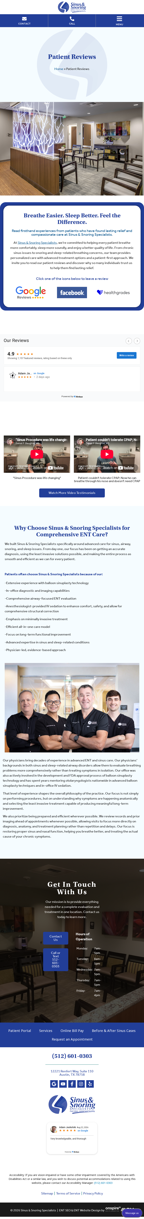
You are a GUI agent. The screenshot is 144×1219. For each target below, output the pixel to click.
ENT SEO (65, 1210)
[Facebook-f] (72, 1084)
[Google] (54, 1084)
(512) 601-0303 (72, 1056)
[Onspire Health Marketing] (113, 1210)
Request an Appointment (72, 1039)
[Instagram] (81, 1084)
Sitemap (47, 1193)
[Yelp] (90, 1084)
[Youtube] (63, 1084)
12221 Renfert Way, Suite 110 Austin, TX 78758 (72, 1073)
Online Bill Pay (72, 1030)
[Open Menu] (119, 19)
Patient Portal (19, 1030)
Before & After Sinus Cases (114, 1030)
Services (45, 1030)
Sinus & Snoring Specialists (37, 243)
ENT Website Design (87, 1210)
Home (58, 69)
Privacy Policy (93, 1193)
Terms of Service (68, 1193)
